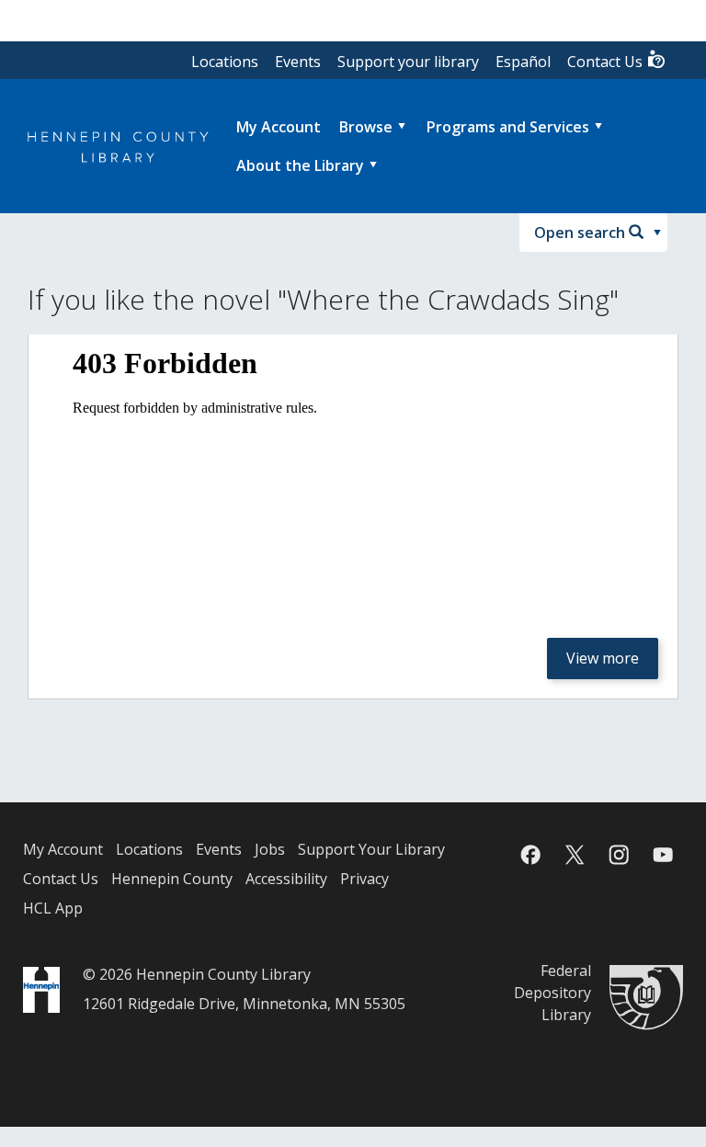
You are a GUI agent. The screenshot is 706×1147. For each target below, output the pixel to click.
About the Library (300, 165)
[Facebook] (530, 855)
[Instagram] (618, 855)
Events (298, 61)
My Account (63, 849)
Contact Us (606, 61)
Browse (366, 127)
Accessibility (286, 879)
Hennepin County (172, 879)
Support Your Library (371, 849)
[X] (574, 855)
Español (523, 61)
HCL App (53, 908)
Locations (224, 61)
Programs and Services (508, 127)
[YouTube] (663, 855)
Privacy (364, 879)
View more (602, 658)
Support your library (408, 61)
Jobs (270, 849)
